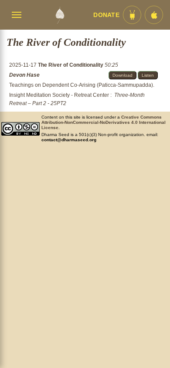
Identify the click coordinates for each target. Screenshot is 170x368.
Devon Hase (24, 75)
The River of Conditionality (71, 65)
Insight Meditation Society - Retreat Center (59, 95)
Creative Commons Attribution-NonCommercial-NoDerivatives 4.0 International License (103, 122)
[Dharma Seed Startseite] (59, 14)
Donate (106, 15)
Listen (148, 75)
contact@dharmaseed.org (68, 139)
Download (122, 75)
